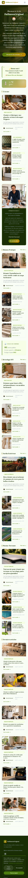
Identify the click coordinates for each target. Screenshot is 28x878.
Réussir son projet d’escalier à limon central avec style (17, 156)
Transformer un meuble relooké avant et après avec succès (18, 409)
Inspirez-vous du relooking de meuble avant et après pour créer (17, 425)
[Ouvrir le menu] (24, 2)
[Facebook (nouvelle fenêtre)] (5, 853)
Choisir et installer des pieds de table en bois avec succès (18, 440)
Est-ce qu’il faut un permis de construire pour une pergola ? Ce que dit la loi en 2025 (17, 627)
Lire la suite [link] (6, 131)
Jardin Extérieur (9, 453)
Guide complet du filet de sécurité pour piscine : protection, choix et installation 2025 (18, 611)
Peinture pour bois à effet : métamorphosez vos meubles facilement (14, 385)
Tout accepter (14, 873)
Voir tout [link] (22, 249)
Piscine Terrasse (9, 546)
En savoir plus (14, 241)
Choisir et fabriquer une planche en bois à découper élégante (13, 117)
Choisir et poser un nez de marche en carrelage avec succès (18, 329)
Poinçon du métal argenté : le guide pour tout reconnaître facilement (18, 314)
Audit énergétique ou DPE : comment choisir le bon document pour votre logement (13, 817)
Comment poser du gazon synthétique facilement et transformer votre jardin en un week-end (18, 533)
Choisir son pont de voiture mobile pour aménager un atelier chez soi (17, 298)
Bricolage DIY (8, 360)
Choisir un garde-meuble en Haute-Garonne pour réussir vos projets (13, 787)
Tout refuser (8, 868)
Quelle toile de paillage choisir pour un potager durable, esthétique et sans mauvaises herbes (18, 517)
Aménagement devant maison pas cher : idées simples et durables (18, 501)
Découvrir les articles (13, 54)
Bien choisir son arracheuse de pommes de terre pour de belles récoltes (13, 479)
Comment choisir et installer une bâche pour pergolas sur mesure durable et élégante (18, 595)
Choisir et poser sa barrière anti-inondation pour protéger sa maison (18, 173)
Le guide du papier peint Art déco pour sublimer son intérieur (18, 141)
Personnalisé (19, 868)
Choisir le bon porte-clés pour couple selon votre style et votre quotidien (13, 663)
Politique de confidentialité (16, 863)
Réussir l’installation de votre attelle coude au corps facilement (13, 275)
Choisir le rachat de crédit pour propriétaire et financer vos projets (13, 756)
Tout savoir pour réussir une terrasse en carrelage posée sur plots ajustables (13, 571)
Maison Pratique (9, 250)
